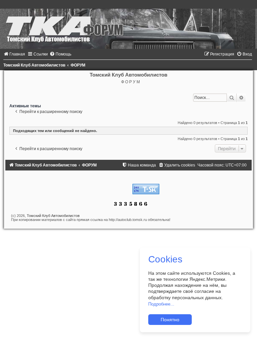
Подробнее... (161, 304)
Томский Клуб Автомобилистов (53, 216)
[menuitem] (14, 54)
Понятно (170, 319)
